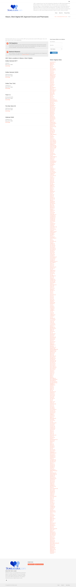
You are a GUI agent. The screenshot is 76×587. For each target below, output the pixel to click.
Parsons (52, 406)
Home (56, 12)
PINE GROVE (53, 418)
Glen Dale (52, 244)
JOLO (51, 291)
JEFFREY (52, 290)
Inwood (52, 285)
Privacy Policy (67, 12)
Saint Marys (52, 461)
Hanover (52, 264)
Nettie (51, 377)
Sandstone (52, 465)
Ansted (52, 73)
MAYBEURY (52, 344)
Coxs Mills (52, 171)
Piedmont (52, 416)
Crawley (52, 174)
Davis (51, 183)
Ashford (52, 78)
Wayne (52, 527)
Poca (51, 421)
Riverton (52, 445)
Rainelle (52, 431)
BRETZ (52, 121)
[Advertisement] (38, 27)
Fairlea (52, 211)
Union (51, 509)
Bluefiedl (52, 112)
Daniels (52, 181)
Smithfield (52, 485)
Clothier (52, 158)
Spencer (52, 489)
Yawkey (52, 553)
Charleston (53, 147)
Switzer (52, 498)
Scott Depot (52, 469)
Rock (51, 448)
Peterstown (52, 412)
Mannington (52, 333)
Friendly (52, 230)
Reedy (51, 438)
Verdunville (52, 515)
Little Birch (52, 318)
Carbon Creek (53, 142)
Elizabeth (52, 202)
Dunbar (52, 194)
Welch (51, 530)
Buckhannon (53, 126)
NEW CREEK (53, 378)
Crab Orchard (53, 172)
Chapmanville (53, 145)
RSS (6, 580)
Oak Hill (52, 396)
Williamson (52, 548)
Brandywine (52, 118)
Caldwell (52, 136)
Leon (51, 311)
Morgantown (53, 360)
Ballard (52, 88)
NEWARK (52, 383)
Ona (51, 400)
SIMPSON (52, 476)
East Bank (52, 197)
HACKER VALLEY (53, 261)
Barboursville (53, 89)
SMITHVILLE (53, 486)
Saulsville (52, 467)
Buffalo (52, 128)
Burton (52, 133)
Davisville (52, 184)
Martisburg (52, 339)
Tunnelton (52, 507)
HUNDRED (52, 279)
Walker (52, 517)
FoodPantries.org (31, 564)
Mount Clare (53, 363)
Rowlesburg (52, 457)
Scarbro (52, 468)
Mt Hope (52, 370)
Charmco (52, 148)
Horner (52, 278)
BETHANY (52, 103)
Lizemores (52, 320)
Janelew (52, 289)
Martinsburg (53, 337)
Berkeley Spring (53, 99)
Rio (51, 442)
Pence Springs (53, 409)
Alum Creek (52, 68)
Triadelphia (52, 506)
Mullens (52, 373)
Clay (51, 155)
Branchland (52, 117)
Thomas (52, 504)
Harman (52, 265)
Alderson (52, 64)
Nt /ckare (52, 393)
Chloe (51, 152)
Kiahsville (52, 300)
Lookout (52, 322)
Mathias (52, 343)
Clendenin (52, 157)
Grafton (52, 253)
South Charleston (54, 488)
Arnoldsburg (52, 76)
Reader (52, 436)
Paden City (52, 401)
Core (51, 166)
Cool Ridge (52, 164)
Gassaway (52, 236)
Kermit (51, 298)
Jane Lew (52, 288)
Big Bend (52, 106)
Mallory (52, 330)
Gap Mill (52, 233)
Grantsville (52, 254)
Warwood (52, 524)
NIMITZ (52, 389)
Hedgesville (52, 270)
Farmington (52, 215)
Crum (51, 176)
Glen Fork (52, 246)
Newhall (52, 387)
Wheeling (52, 540)
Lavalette (52, 308)
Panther (52, 402)
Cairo (51, 135)
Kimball (52, 301)
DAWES (52, 185)
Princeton (52, 426)
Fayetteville (53, 216)
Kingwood (52, 302)
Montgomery (53, 358)
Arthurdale (52, 77)
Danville (52, 182)
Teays (51, 501)
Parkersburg (53, 403)
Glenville (52, 251)
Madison (52, 329)
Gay (51, 239)
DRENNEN (52, 191)
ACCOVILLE (53, 62)
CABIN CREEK (53, 134)
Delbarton (52, 186)
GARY (51, 235)
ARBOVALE (52, 75)
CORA (51, 165)
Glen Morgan (53, 249)
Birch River (52, 108)
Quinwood (52, 429)
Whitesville (52, 544)
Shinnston (52, 475)
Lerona (52, 312)
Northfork (52, 392)
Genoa (52, 240)
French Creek (53, 229)
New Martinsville (53, 382)
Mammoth (52, 331)
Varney (52, 514)
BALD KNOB (53, 87)
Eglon (51, 200)
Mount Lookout (53, 367)
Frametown (52, 223)
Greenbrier (52, 259)
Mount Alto (52, 362)
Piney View (52, 420)
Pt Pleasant (52, 428)
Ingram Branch (53, 284)
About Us (61, 12)
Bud (51, 127)
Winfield (52, 550)
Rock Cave (52, 449)
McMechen (52, 348)
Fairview (52, 213)
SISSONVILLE (53, 478)
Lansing (52, 305)
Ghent (51, 242)
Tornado (52, 505)
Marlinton (52, 334)
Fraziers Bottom (53, 226)
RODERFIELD (53, 452)
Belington (52, 94)
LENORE (52, 310)
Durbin (52, 196)
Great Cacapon (53, 256)
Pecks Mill (52, 408)
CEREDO (52, 144)
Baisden (52, 85)
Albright (52, 63)
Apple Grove (53, 74)
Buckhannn (52, 125)
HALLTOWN (52, 262)
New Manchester (53, 381)
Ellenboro (52, 206)
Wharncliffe (52, 538)
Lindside (52, 315)
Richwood (52, 440)
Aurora (52, 83)
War (51, 521)
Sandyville (52, 466)
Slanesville (52, 481)
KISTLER (52, 303)
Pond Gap (52, 423)
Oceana (52, 397)
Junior (51, 293)
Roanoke (52, 447)
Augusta (52, 82)
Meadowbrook (53, 350)
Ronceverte (52, 455)
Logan (52, 321)
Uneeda (52, 508)
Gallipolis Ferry (53, 231)
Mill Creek (52, 352)
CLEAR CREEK (53, 156)
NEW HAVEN (53, 380)
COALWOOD (53, 162)
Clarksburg (52, 154)
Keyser (52, 299)
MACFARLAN (53, 328)
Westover (52, 537)
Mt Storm (52, 372)
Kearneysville (53, 294)
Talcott (51, 499)
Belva (51, 97)
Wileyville (52, 546)
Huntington (52, 280)
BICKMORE (52, 105)
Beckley (52, 93)
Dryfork (52, 192)
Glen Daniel (52, 245)
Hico (51, 274)
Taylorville (52, 500)
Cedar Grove (53, 143)
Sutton (52, 497)
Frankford (52, 224)
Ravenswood (53, 435)
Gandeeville (52, 232)
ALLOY (52, 66)
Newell (52, 386)
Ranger (52, 432)
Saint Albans (53, 460)
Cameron (52, 138)
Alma (51, 67)
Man (51, 332)
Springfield (52, 491)
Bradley (52, 115)
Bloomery (52, 111)
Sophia (52, 487)
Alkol (51, 65)
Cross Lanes (53, 175)
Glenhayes (52, 250)
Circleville (52, 153)
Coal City (52, 160)
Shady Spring (53, 472)
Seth (51, 471)
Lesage (52, 313)
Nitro (51, 390)
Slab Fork (52, 480)
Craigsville (52, 173)
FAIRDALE (52, 210)
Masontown (52, 341)
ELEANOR (52, 201)
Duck (51, 193)
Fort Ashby (52, 220)
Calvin (51, 137)
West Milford (53, 534)
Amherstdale (53, 69)
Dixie (51, 190)
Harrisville (52, 268)
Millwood (52, 353)
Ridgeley (52, 441)
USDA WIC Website (25, 54)
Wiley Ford (52, 545)
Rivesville (52, 446)
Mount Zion (52, 369)
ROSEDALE (52, 456)
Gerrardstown (53, 241)
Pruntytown (52, 427)
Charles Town (53, 146)
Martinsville (52, 338)
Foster (51, 222)
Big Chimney (53, 107)
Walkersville (52, 518)
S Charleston (53, 459)
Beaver (52, 92)
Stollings (52, 495)
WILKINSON (53, 547)
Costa (51, 167)
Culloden (52, 177)
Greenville (52, 260)
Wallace (52, 519)
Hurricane (52, 281)
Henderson (52, 271)
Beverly (52, 104)
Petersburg (52, 411)
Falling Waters (53, 214)
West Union (52, 535)
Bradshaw (52, 116)
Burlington (52, 131)
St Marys (52, 494)
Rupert (52, 458)
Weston (52, 536)
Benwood (52, 98)
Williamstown (53, 549)
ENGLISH (52, 207)
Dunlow (52, 195)
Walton (52, 520)
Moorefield (52, 359)
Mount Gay (52, 364)
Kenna (51, 295)
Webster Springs (53, 528)
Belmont (52, 96)
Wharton (52, 539)
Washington (52, 525)
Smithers (52, 484)
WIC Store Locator (20, 8)
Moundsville (53, 361)
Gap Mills (52, 234)
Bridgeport (52, 122)
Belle (51, 95)
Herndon (52, 272)
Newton (52, 388)
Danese (52, 180)
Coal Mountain (53, 161)
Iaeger (51, 283)
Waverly (52, 526)
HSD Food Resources (39, 564)
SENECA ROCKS (53, 470)
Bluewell (52, 114)
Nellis (51, 376)
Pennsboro (52, 410)
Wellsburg (52, 531)
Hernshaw (52, 273)
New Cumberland (53, 379)
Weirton (52, 529)
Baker (51, 86)
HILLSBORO (53, 275)
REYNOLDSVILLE (54, 439)
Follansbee (52, 219)
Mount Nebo (53, 368)
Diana (51, 187)
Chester (52, 151)
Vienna (52, 516)
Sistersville (52, 479)
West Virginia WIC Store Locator (62, 16)
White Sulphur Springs (54, 543)
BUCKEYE (52, 124)
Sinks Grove (52, 477)
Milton (52, 354)
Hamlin (52, 263)
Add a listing (68, 585)
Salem (51, 462)
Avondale (52, 84)
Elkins (52, 204)
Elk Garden (52, 203)
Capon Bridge (53, 141)
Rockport (52, 451)
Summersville (53, 496)
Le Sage (52, 309)
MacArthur (52, 327)
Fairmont (52, 212)
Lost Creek (52, 323)
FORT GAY (52, 221)
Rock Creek (52, 450)
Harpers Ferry (53, 266)
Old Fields (52, 398)
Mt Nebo (52, 371)
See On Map (7, 65)
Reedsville (52, 437)
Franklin (52, 225)
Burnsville (52, 132)
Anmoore (52, 72)
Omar (51, 399)
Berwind (52, 102)
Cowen (52, 170)
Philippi (52, 413)
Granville (52, 255)
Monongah (52, 357)
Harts (51, 269)
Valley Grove (53, 511)
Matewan (52, 342)
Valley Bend (52, 510)
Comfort (52, 163)
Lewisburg (52, 314)
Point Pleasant (53, 422)
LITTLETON (52, 319)
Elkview (52, 205)
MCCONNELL (53, 347)
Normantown (53, 391)
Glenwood (52, 252)
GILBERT (52, 243)
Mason (52, 340)
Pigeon (52, 417)
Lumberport (52, 324)
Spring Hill (52, 490)
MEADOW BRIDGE (54, 349)
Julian (51, 292)
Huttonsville (52, 282)
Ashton (52, 79)
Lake (51, 304)
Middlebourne (53, 351)
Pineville (52, 419)
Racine (52, 430)
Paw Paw (52, 407)
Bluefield (52, 113)
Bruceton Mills (53, 123)
